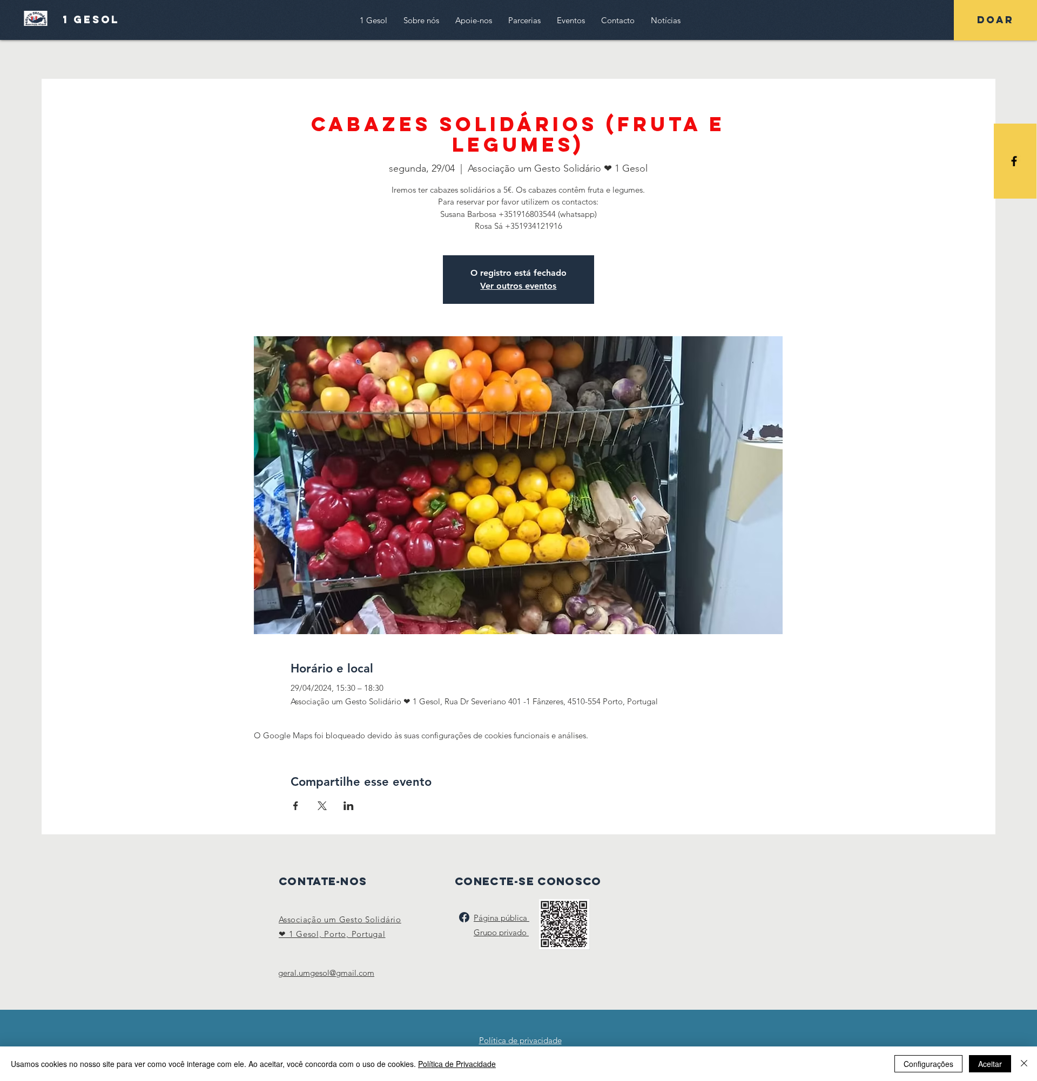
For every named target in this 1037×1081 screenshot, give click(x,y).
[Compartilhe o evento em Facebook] (296, 805)
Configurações (928, 1063)
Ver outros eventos (518, 286)
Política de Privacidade (457, 1063)
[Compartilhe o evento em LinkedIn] (349, 805)
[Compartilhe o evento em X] (322, 805)
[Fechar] (1024, 1063)
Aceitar (990, 1063)
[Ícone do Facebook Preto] (1014, 161)
